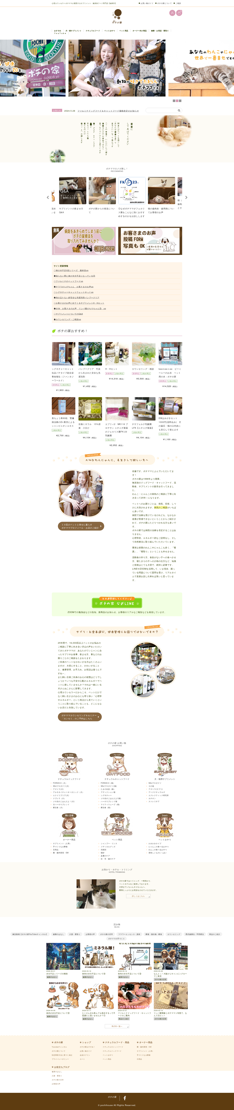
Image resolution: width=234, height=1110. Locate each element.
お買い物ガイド (147, 3)
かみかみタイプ (155, 843)
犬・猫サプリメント (74, 30)
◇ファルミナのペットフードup (68, 281)
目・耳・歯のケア (108, 859)
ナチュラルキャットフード (117, 779)
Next (186, 197)
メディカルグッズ (108, 846)
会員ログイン (85, 1055)
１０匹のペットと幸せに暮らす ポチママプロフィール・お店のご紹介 (80, 526)
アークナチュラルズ (157, 792)
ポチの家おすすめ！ (87, 1047)
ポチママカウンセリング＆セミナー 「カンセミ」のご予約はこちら (79, 717)
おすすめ (57, 30)
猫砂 (102, 852)
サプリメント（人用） (62, 843)
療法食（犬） (58, 807)
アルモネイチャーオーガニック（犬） (68, 792)
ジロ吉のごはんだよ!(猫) (111, 798)
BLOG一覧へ (117, 1026)
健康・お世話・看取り (160, 30)
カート (82, 1059)
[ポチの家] (117, 16)
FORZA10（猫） (108, 783)
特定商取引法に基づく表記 (62, 1055)
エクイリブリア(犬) (61, 795)
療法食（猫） (106, 807)
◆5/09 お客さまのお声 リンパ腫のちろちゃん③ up (80, 308)
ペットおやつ (109, 30)
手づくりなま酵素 (60, 846)
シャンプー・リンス (109, 843)
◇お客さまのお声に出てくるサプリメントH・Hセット (79, 303)
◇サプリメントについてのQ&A (68, 313)
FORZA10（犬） (60, 783)
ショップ (86, 1042)
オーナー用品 (69, 839)
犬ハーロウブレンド (61, 804)
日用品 (55, 849)
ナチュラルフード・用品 (117, 1042)
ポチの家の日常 (58, 1080)
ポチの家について (164, 3)
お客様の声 (56, 1084)
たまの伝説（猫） (108, 789)
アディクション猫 (108, 792)
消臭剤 (103, 849)
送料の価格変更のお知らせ (91, 110)
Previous (48, 197)
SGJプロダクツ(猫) (109, 786)
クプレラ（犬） (59, 798)
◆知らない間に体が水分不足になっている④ (74, 275)
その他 (151, 786)
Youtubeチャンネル (59, 1047)
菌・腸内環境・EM (61, 852)
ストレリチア (154, 801)
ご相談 (178, 3)
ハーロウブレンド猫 (109, 801)
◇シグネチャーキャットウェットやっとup (73, 292)
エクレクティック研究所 (159, 795)
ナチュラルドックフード (69, 779)
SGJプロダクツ (155, 783)
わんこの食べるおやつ (158, 849)
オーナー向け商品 (140, 30)
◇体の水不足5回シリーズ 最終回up (71, 270)
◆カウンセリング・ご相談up (67, 319)
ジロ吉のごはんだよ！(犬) (64, 801)
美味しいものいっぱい (158, 852)
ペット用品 (123, 30)
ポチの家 (58, 1042)
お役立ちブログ (62, 1067)
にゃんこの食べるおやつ (159, 846)
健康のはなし (57, 1071)
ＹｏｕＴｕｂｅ (60, 33)
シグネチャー (106, 795)
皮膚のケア (105, 855)
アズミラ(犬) (58, 789)
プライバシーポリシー (60, 1059)
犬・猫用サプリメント (164, 779)
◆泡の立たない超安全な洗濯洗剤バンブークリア (76, 297)
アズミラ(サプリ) (156, 789)
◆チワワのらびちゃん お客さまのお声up (73, 286)
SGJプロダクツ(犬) (61, 786)
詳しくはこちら (138, 896)
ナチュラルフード (93, 30)
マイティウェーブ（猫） (111, 804)
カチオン (152, 798)
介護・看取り (57, 1076)
